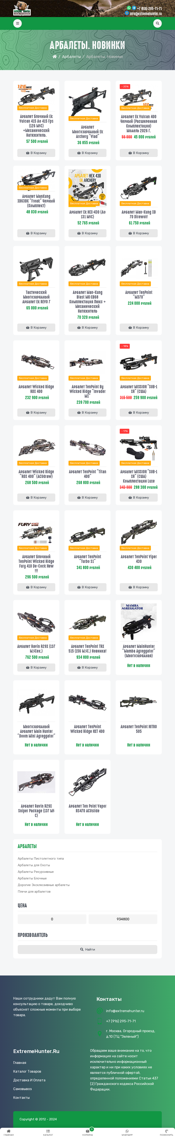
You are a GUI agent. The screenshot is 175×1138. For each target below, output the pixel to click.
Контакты (21, 1098)
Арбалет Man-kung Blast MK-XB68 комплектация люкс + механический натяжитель (87, 302)
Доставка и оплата (29, 1080)
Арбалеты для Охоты (34, 865)
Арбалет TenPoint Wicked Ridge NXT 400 (87, 729)
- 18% (124, 346)
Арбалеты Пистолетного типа (41, 858)
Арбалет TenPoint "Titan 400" (87, 474)
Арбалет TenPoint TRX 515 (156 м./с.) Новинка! (87, 648)
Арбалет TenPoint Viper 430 (139, 559)
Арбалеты (71, 56)
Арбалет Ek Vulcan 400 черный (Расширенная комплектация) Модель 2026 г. (138, 123)
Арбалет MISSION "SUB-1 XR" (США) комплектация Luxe (138, 476)
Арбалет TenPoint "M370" (138, 294)
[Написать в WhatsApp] (129, 8)
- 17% (124, 431)
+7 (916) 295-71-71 (149, 9)
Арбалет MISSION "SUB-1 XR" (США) (138, 389)
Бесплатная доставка (33, 107)
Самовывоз (22, 1089)
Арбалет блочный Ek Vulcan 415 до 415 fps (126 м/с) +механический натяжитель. (36, 126)
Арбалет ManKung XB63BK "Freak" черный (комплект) (36, 201)
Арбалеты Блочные (32, 878)
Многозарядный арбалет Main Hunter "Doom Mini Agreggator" (36, 731)
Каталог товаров (27, 1071)
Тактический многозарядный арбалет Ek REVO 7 (36, 297)
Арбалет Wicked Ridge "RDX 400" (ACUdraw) (36, 474)
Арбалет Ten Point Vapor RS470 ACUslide (87, 808)
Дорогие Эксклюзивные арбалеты (44, 885)
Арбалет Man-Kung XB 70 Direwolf (139, 214)
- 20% (124, 86)
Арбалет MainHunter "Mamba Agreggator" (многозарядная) (138, 651)
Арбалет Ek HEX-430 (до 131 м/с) (87, 214)
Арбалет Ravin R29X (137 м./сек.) (36, 648)
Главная (19, 1063)
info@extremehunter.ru (146, 14)
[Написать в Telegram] (134, 8)
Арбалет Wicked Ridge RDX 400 (36, 389)
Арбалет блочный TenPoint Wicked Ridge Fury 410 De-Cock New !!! (36, 563)
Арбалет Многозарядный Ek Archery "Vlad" (87, 132)
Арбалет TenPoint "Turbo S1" (87, 559)
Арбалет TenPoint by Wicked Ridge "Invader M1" (88, 391)
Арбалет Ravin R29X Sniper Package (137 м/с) (36, 811)
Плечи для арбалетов (34, 891)
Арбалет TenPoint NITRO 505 (139, 729)
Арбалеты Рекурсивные (36, 872)
